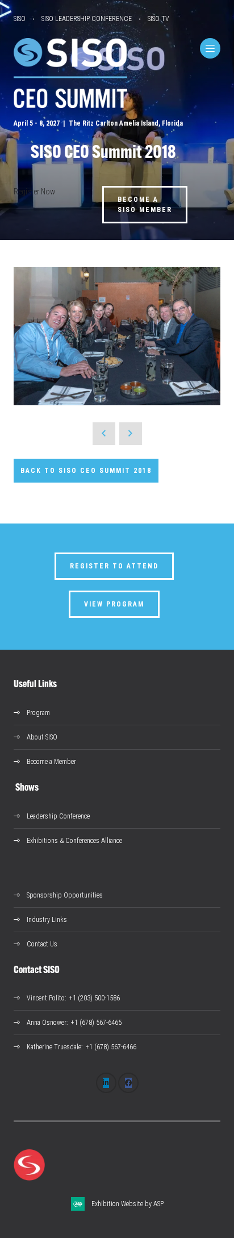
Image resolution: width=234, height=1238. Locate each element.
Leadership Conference (58, 816)
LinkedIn (106, 1083)
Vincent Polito (46, 998)
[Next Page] (130, 433)
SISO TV (158, 19)
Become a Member (51, 762)
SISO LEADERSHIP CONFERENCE (86, 19)
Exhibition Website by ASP (127, 1204)
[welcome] (70, 105)
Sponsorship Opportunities (65, 895)
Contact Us (42, 944)
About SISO (42, 737)
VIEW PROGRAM (114, 604)
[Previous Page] (104, 433)
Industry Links (47, 920)
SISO (20, 19)
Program (38, 713)
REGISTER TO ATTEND (114, 566)
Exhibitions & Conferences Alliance (74, 841)
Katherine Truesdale (54, 1047)
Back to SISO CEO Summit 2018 (86, 471)
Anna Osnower (46, 1023)
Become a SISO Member (145, 205)
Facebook (128, 1083)
